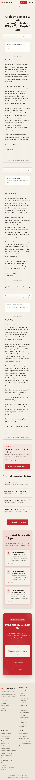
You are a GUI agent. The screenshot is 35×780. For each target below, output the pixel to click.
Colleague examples (6, 760)
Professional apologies (25, 741)
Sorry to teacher (23, 722)
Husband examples (6, 745)
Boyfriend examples (6, 755)
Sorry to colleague (24, 717)
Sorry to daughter (23, 698)
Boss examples (5, 758)
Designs (3, 703)
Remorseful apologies (25, 743)
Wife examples (5, 743)
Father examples (5, 736)
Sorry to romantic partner (25, 707)
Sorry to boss (22, 715)
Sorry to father (23, 693)
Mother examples (6, 733)
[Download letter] (28, 36)
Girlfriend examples (6, 753)
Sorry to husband (23, 703)
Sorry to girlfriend (23, 710)
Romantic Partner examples (8, 750)
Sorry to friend (23, 705)
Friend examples (5, 748)
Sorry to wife (22, 700)
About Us (3, 710)
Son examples (5, 738)
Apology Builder (5, 700)
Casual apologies (23, 736)
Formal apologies (23, 733)
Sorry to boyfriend (24, 712)
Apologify (8, 688)
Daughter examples (6, 741)
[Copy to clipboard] (23, 36)
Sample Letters (5, 705)
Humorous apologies (24, 745)
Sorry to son (22, 695)
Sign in (31, 2)
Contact (3, 713)
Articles (3, 708)
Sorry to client (22, 720)
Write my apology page (16, 466)
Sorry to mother (23, 690)
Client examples (5, 763)
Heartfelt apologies (24, 738)
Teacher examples (6, 765)
